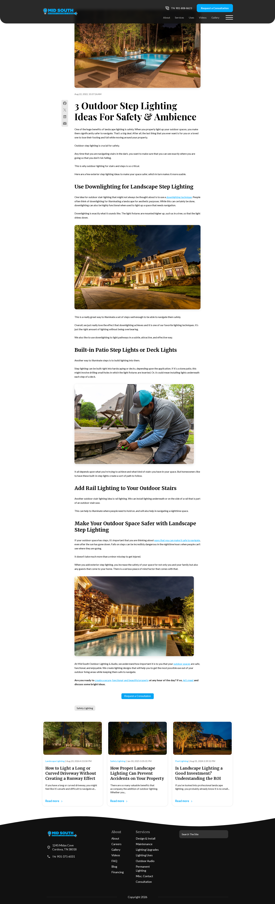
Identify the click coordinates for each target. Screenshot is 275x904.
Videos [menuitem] (203, 17)
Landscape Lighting (55, 761)
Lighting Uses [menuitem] (144, 855)
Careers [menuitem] (116, 844)
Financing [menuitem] (117, 872)
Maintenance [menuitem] (144, 844)
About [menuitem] (166, 17)
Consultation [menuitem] (144, 881)
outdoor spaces (181, 663)
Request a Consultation (215, 8)
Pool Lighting (181, 761)
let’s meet (188, 680)
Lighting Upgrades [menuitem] (147, 849)
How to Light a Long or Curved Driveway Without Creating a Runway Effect (70, 773)
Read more (52, 801)
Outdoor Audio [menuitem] (145, 861)
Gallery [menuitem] (215, 17)
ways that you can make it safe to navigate (177, 540)
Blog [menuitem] (114, 866)
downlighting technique (179, 197)
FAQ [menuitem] (114, 861)
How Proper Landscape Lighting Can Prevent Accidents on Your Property (137, 773)
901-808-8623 (184, 8)
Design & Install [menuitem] (145, 838)
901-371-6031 (66, 856)
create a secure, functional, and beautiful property (122, 680)
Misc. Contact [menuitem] (144, 876)
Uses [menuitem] (191, 17)
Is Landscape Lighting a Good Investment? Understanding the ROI (199, 773)
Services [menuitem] (179, 17)
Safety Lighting (85, 708)
